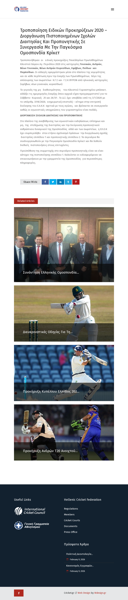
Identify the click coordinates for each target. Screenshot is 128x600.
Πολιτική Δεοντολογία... (79, 554)
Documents (70, 526)
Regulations (71, 508)
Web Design (84, 593)
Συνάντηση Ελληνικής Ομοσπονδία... (51, 272)
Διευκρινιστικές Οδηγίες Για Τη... (48, 332)
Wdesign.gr (100, 593)
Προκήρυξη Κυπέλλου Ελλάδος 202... (51, 391)
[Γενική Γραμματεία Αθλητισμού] (31, 529)
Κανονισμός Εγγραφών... (80, 565)
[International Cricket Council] (31, 514)
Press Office (70, 532)
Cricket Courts (72, 520)
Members (69, 514)
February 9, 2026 (77, 559)
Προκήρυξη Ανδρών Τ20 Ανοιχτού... (50, 451)
